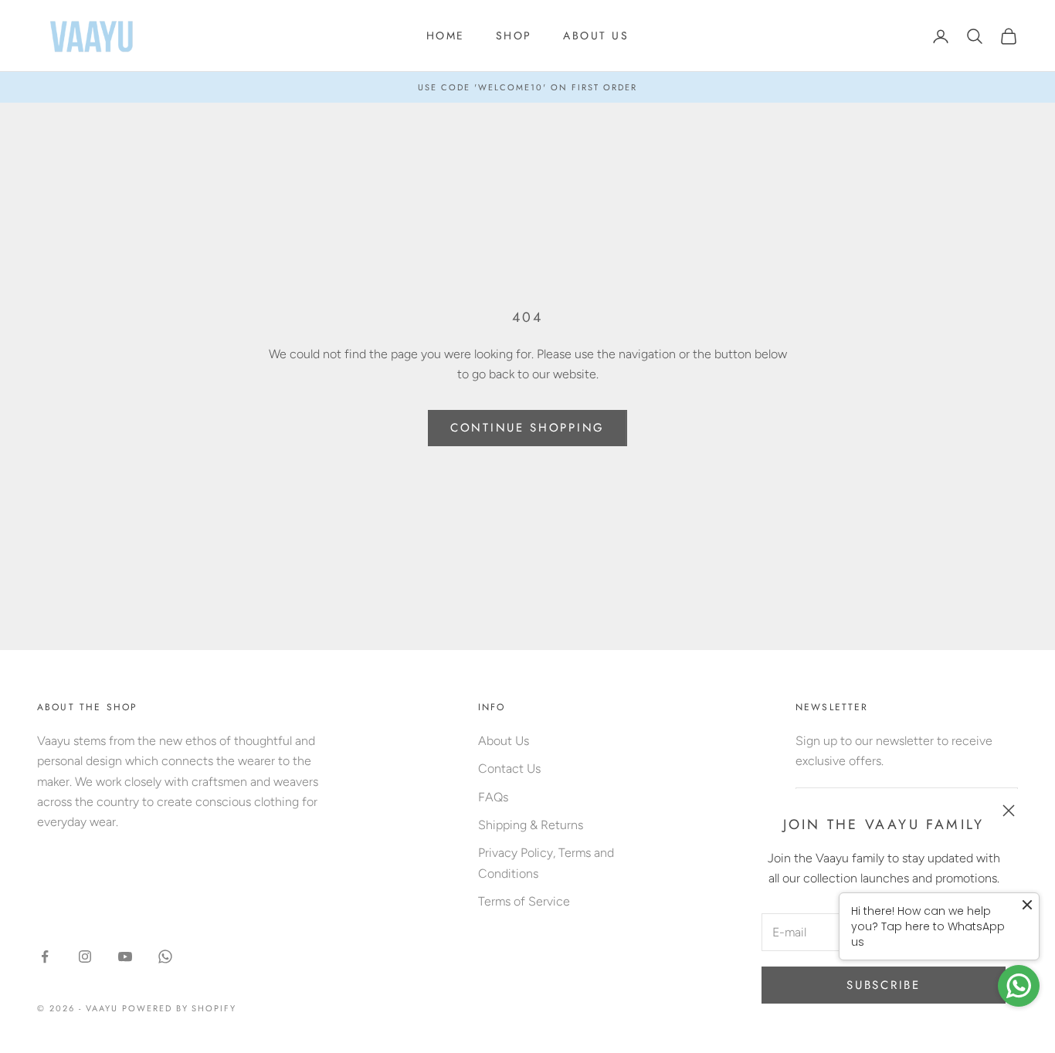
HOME (445, 35)
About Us (503, 740)
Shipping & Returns (530, 825)
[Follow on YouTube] (125, 956)
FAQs (493, 797)
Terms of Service (524, 901)
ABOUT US (596, 35)
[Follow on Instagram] (85, 956)
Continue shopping (527, 427)
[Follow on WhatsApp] (165, 956)
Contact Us (509, 768)
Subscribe (883, 985)
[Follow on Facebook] (45, 956)
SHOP (514, 35)
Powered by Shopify (179, 1008)
